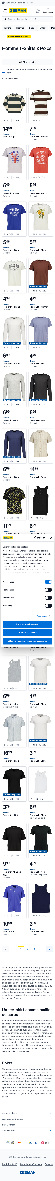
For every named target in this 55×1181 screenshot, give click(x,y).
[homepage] (18, 10)
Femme (7, 28)
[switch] (48, 590)
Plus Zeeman (8, 1124)
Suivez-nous (8, 1130)
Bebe (31, 28)
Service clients (9, 1113)
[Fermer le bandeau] (51, 538)
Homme (20, 28)
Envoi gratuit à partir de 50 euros (16, 3)
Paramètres (42, 616)
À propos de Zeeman (12, 1119)
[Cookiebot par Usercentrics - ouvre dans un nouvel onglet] (35, 537)
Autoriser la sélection (27, 632)
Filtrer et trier (29, 62)
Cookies (49, 1164)
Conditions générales (31, 1164)
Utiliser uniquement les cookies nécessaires (27, 641)
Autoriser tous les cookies (27, 624)
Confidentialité (9, 1164)
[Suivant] (49, 949)
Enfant (43, 28)
